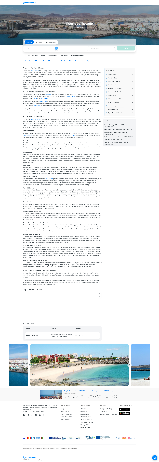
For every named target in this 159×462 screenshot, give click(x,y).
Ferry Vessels (65, 419)
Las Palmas (37, 106)
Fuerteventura (64, 56)
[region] (62, 306)
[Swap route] (56, 48)
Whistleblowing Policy (87, 422)
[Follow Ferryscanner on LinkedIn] (36, 415)
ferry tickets (43, 102)
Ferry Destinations (32, 56)
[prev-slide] (29, 365)
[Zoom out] (99, 296)
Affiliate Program (85, 417)
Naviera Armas (71, 96)
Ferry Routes (65, 411)
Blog (62, 409)
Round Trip (39, 42)
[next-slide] (130, 365)
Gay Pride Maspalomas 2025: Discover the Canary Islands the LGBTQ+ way (88, 391)
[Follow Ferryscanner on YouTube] (40, 415)
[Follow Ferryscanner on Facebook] (24, 415)
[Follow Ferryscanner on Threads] (44, 415)
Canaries (48, 94)
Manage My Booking (106, 409)
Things (71, 61)
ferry (73, 135)
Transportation (79, 61)
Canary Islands (52, 56)
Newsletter (83, 411)
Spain (43, 56)
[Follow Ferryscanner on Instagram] (28, 415)
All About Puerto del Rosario (32, 61)
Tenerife (34, 98)
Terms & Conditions (86, 419)
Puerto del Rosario (35, 119)
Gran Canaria (44, 98)
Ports (57, 61)
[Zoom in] (99, 293)
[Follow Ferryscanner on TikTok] (32, 415)
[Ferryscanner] (29, 2)
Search (126, 48)
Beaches (64, 61)
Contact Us (103, 411)
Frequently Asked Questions (108, 414)
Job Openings (84, 414)
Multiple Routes (51, 42)
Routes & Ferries (48, 61)
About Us (83, 409)
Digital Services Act (86, 427)
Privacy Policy (84, 425)
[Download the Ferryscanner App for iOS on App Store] (124, 409)
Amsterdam (60, 113)
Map (88, 61)
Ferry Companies (66, 417)
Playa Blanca (49, 179)
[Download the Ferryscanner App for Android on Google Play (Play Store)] (124, 413)
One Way (29, 42)
